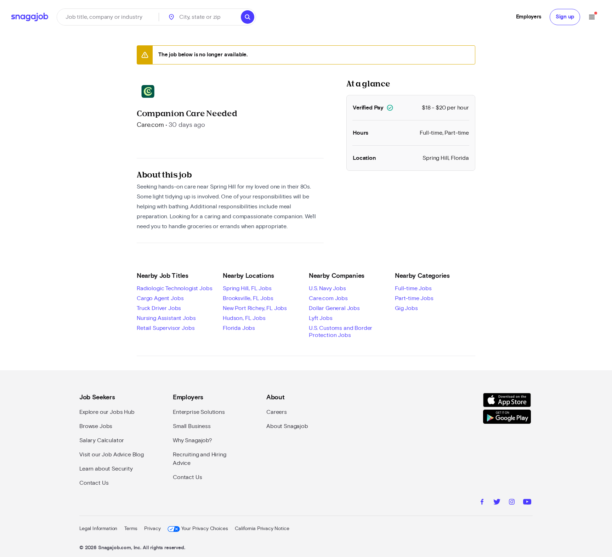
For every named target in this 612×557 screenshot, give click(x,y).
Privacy (152, 528)
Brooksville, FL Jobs (248, 298)
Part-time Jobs (414, 298)
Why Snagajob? (192, 440)
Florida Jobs (239, 328)
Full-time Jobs (413, 288)
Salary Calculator (101, 440)
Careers (276, 412)
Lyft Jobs (321, 318)
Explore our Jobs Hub (107, 412)
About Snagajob (287, 426)
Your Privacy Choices (204, 528)
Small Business (192, 426)
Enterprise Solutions (199, 412)
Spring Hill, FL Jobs (247, 288)
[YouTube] (527, 503)
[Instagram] (512, 503)
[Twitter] (496, 503)
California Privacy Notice (262, 528)
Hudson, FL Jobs (244, 318)
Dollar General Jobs (334, 308)
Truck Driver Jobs (159, 308)
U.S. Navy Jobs (327, 288)
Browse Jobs (95, 426)
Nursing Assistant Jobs (166, 318)
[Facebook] (482, 503)
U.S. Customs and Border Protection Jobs (340, 331)
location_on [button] (171, 17)
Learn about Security (106, 469)
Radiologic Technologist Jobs (174, 288)
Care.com (150, 125)
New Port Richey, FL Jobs (255, 308)
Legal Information (98, 528)
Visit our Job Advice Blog (111, 454)
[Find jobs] (247, 17)
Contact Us (93, 483)
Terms (130, 528)
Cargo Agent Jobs (160, 298)
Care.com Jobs (328, 298)
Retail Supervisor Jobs (165, 328)
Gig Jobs (406, 308)
